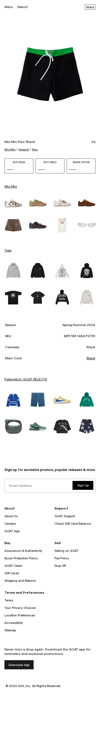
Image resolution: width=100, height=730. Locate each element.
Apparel (24, 149)
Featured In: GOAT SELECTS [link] (25, 379)
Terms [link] (8, 600)
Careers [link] (10, 523)
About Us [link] (11, 516)
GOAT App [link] (11, 531)
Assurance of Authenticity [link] (23, 550)
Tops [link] (7, 250)
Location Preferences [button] (19, 615)
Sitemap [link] (10, 630)
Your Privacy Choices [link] (20, 607)
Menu (8, 7)
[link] (13, 203)
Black (91, 358)
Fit (94, 142)
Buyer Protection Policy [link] (21, 558)
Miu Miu (10, 149)
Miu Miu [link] (10, 186)
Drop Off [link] (60, 565)
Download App (19, 665)
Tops (35, 149)
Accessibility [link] (13, 622)
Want (90, 7)
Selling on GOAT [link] (66, 550)
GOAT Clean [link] (13, 565)
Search (22, 7)
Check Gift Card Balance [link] (72, 523)
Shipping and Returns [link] (20, 580)
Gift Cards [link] (11, 573)
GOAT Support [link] (64, 516)
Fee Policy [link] (61, 558)
